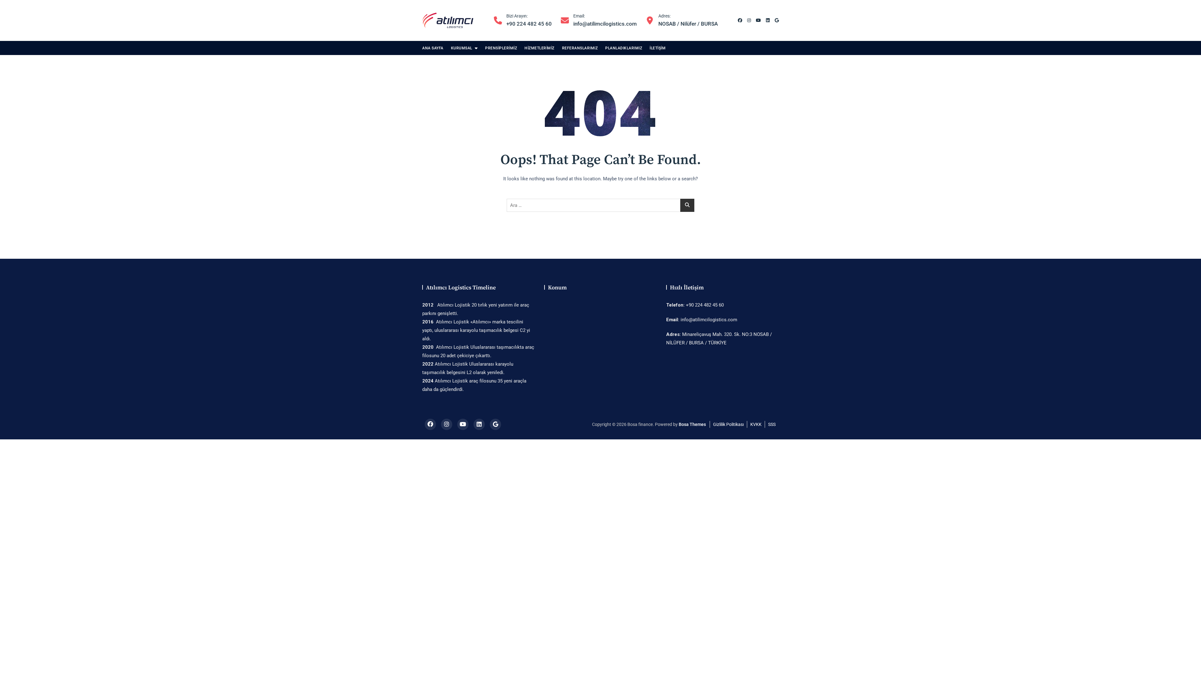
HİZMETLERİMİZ (539, 48)
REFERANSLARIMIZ (580, 48)
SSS (772, 424)
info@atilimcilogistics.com (605, 20)
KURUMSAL (461, 48)
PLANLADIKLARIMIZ (623, 48)
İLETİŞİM (658, 48)
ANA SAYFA (432, 48)
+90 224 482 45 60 (529, 20)
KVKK (756, 424)
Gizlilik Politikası (728, 424)
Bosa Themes (692, 424)
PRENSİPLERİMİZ (501, 48)
